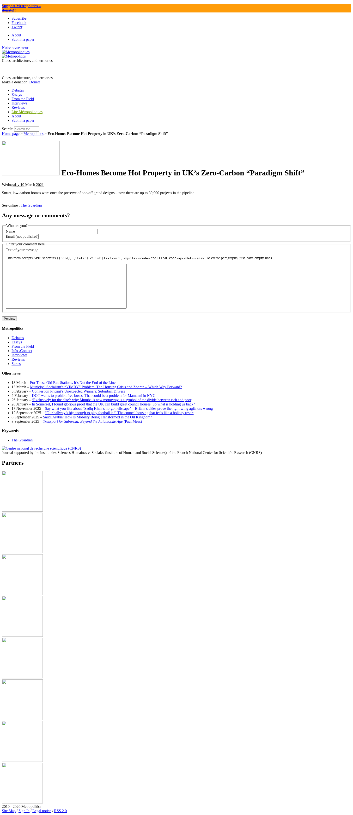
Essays (17, 342)
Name (10, 231)
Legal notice (41, 811)
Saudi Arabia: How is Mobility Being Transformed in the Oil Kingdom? (97, 417)
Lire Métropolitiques (27, 112)
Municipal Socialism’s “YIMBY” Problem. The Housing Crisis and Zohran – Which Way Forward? (106, 387)
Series (16, 364)
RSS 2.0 (60, 811)
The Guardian (31, 205)
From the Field (23, 346)
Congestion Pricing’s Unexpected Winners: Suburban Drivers (78, 391)
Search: (7, 129)
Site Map (9, 811)
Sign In (24, 811)
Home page (10, 134)
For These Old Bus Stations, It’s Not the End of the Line (73, 383)
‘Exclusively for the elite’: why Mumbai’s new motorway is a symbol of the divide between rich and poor (111, 400)
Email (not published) (22, 236)
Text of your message (22, 250)
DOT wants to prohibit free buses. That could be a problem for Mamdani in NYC (93, 395)
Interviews (19, 355)
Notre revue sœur (15, 48)
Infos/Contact (22, 351)
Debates (18, 338)
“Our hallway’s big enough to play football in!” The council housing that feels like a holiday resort (119, 413)
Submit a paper (23, 120)
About (16, 116)
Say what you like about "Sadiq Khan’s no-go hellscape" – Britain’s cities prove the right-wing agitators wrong (129, 408)
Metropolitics (33, 134)
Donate (34, 82)
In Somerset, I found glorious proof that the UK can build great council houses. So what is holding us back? (113, 404)
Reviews (18, 359)
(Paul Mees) (92, 421)
